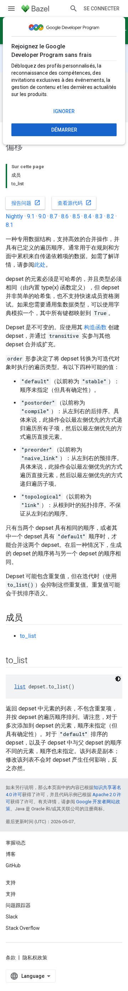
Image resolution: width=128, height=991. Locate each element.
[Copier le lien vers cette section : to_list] (34, 661)
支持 (11, 894)
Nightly (14, 216)
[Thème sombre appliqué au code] (118, 679)
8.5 (76, 216)
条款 (11, 957)
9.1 (30, 216)
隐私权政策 (34, 957)
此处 (40, 264)
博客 (11, 854)
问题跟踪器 (18, 905)
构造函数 (95, 327)
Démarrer (64, 130)
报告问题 (26, 202)
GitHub (13, 865)
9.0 (42, 216)
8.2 (110, 216)
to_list (28, 636)
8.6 (65, 216)
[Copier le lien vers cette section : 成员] (30, 618)
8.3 (99, 216)
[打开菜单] (11, 8)
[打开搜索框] (73, 8)
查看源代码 (75, 202)
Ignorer (64, 111)
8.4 (87, 216)
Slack (12, 917)
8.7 (53, 216)
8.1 (9, 225)
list (20, 686)
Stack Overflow (23, 928)
